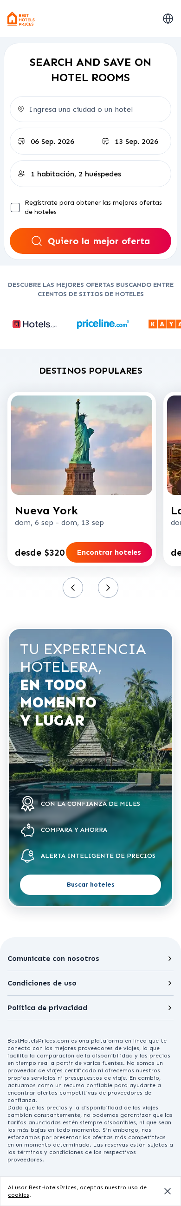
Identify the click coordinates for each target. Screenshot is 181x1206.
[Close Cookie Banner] (167, 1191)
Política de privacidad (47, 1007)
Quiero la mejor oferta (99, 240)
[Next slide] (108, 587)
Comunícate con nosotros (53, 958)
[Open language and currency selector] (168, 18)
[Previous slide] (73, 587)
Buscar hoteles (91, 884)
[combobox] (90, 109)
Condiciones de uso (42, 983)
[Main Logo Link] (21, 19)
